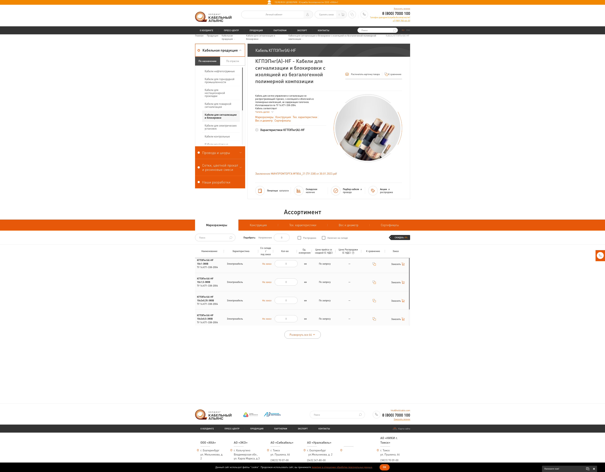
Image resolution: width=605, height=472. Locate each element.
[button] (220, 50)
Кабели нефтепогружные (220, 71)
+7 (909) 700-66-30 (401, 20)
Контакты (323, 30)
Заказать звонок (402, 8)
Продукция (256, 30)
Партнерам (280, 30)
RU (403, 30)
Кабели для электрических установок (221, 127)
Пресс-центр (231, 30)
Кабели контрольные (217, 136)
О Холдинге (206, 30)
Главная (199, 35)
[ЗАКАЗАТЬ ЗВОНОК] (600, 256)
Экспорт (302, 30)
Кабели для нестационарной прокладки (215, 93)
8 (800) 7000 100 (396, 13)
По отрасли (232, 61)
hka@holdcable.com (400, 410)
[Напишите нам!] (588, 469)
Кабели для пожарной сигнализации (218, 105)
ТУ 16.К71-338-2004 (207, 263)
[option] (367, 128)
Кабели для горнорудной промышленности (219, 80)
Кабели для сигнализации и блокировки (221, 116)
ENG (408, 30)
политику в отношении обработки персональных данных (342, 467)
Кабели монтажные (216, 144)
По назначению (207, 61)
